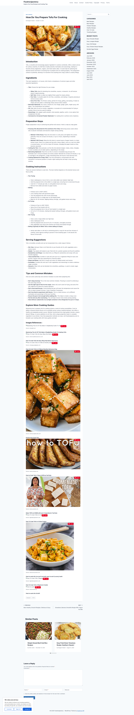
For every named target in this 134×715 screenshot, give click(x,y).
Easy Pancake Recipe (93, 39)
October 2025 (90, 66)
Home (71, 2)
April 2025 (89, 79)
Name (26, 690)
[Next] (79, 637)
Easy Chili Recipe (91, 44)
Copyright (96, 2)
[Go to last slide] (27, 637)
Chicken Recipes (91, 25)
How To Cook (90, 30)
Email (47, 690)
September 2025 (91, 68)
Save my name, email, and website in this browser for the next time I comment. (45, 693)
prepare (29, 597)
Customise (9, 709)
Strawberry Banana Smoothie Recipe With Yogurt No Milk (69, 607)
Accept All (27, 709)
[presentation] (38, 631)
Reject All (18, 709)
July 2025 (89, 73)
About (76, 2)
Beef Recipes (90, 21)
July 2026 (89, 56)
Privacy (103, 2)
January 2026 (90, 60)
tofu (33, 597)
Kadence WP (80, 710)
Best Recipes (29, 14)
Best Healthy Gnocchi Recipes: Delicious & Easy (37, 606)
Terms (108, 2)
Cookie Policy (88, 2)
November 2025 (91, 64)
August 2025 (90, 71)
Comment (27, 668)
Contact (81, 2)
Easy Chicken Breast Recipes (95, 46)
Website (67, 690)
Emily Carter (31, 647)
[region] (18, 705)
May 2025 (89, 77)
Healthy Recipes (91, 28)
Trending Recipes (91, 32)
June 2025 (90, 75)
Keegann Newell (30, 20)
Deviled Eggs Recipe (92, 49)
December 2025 (91, 62)
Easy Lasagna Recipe (93, 41)
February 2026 (91, 58)
